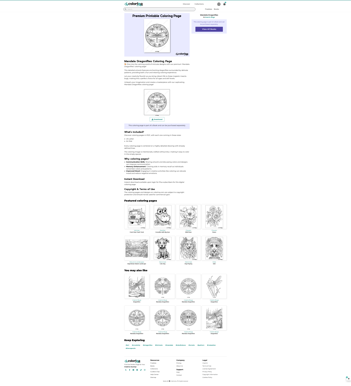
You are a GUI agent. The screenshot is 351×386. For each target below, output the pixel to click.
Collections (199, 4)
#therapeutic (131, 348)
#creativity (136, 345)
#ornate (191, 345)
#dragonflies (147, 345)
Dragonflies (136, 302)
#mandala (169, 345)
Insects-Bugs (210, 17)
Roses (214, 232)
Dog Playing (188, 263)
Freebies (208, 9)
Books (216, 9)
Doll (214, 263)
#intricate (159, 345)
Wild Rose (188, 232)
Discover (186, 4)
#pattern (200, 345)
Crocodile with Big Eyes (162, 232)
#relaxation (211, 345)
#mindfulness (181, 345)
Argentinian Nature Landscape (136, 263)
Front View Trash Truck (137, 232)
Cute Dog (162, 263)
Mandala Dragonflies (162, 302)
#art (127, 345)
